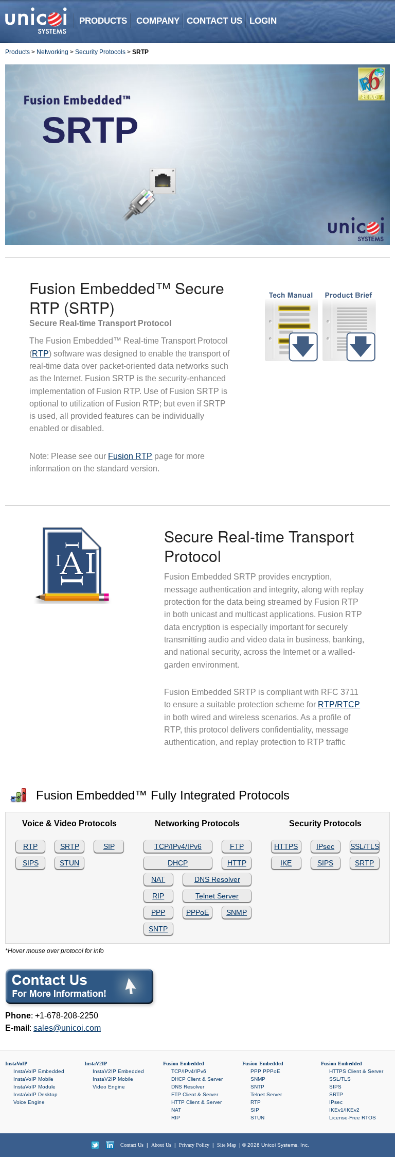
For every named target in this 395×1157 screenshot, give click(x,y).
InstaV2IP (95, 1063)
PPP (158, 912)
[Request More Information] (82, 989)
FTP (237, 846)
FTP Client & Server (194, 1094)
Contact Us (131, 1145)
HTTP (236, 863)
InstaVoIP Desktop (35, 1094)
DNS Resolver (217, 879)
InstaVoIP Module (34, 1087)
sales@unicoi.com (67, 1028)
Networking (52, 52)
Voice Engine (29, 1102)
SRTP (69, 846)
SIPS (31, 863)
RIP (158, 896)
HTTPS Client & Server (356, 1071)
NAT (158, 879)
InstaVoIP (16, 1063)
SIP (109, 846)
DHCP (178, 863)
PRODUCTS (103, 21)
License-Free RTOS (352, 1117)
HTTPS (286, 846)
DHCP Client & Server (197, 1079)
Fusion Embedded (183, 1063)
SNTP (158, 929)
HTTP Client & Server (196, 1102)
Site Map (226, 1145)
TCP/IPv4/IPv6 (178, 846)
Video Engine (109, 1087)
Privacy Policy (194, 1145)
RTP (40, 353)
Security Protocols (100, 52)
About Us (161, 1145)
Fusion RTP (130, 456)
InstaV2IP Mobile (113, 1079)
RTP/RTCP (339, 704)
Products (17, 52)
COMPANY (157, 21)
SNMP (236, 912)
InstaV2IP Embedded (118, 1071)
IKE (286, 863)
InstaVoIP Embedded (38, 1071)
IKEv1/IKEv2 (344, 1110)
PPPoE (197, 912)
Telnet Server (217, 896)
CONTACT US (214, 21)
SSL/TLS (364, 846)
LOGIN (263, 21)
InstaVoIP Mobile (33, 1079)
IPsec (325, 846)
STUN (69, 863)
